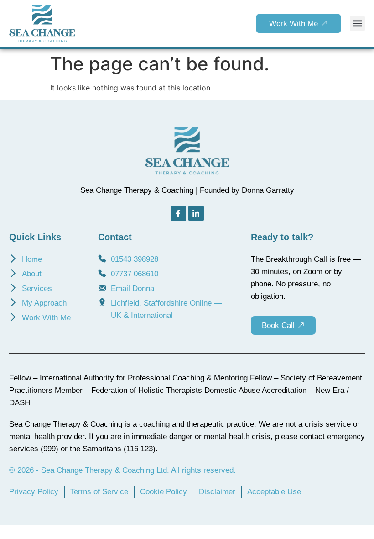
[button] (357, 23)
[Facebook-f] (178, 213)
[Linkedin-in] (196, 213)
